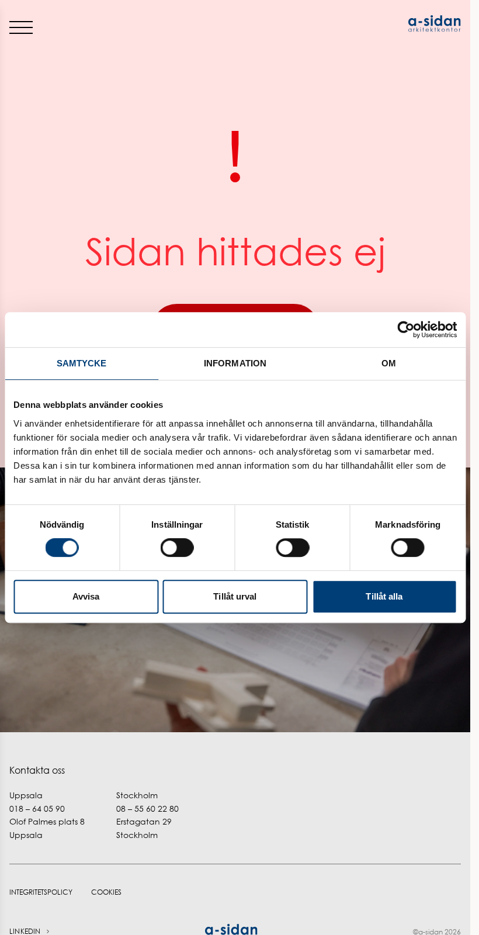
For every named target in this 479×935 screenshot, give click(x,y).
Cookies (106, 892)
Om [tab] (388, 363)
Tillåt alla (384, 596)
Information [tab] (235, 363)
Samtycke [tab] (82, 363)
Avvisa (86, 596)
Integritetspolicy (40, 892)
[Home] (348, 23)
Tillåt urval (234, 596)
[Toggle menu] (21, 27)
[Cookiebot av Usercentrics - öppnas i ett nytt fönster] (406, 329)
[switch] (177, 547)
